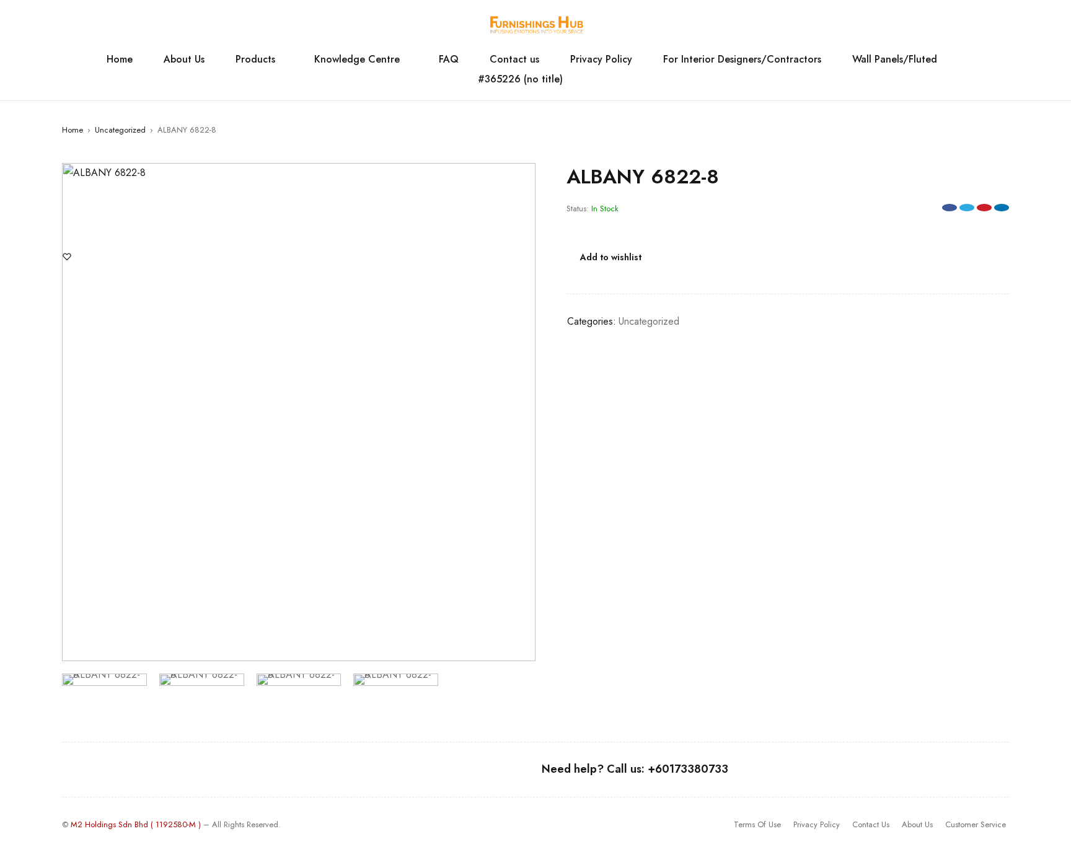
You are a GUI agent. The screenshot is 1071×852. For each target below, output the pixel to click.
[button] (520, 178)
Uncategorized (120, 130)
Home (72, 130)
